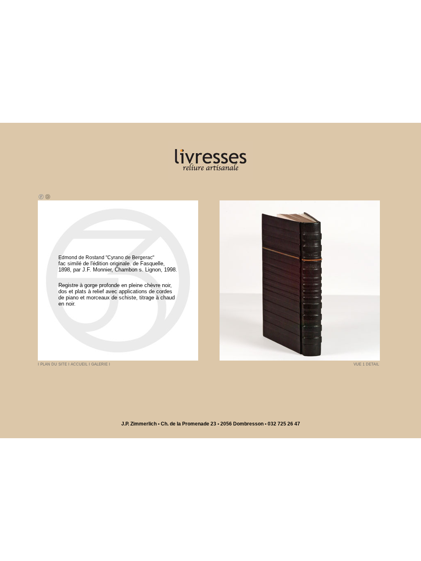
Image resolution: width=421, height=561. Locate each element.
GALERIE (100, 364)
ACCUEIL (80, 364)
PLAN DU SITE (54, 364)
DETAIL (372, 364)
